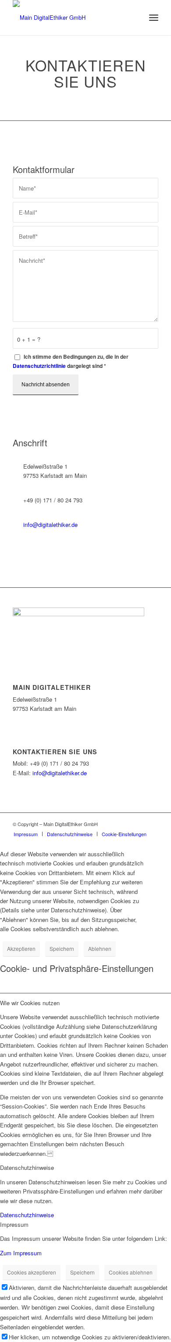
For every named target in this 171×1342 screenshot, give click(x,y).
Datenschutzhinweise (27, 1215)
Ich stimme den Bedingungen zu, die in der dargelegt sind (70, 361)
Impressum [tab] (14, 1224)
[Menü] (153, 17)
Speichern (62, 948)
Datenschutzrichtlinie (39, 366)
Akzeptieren (21, 948)
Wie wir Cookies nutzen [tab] (30, 1003)
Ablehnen (99, 948)
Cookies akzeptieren (31, 1272)
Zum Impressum (21, 1253)
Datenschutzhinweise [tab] (27, 1167)
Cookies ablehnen (131, 1272)
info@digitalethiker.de (50, 524)
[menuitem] (25, 834)
